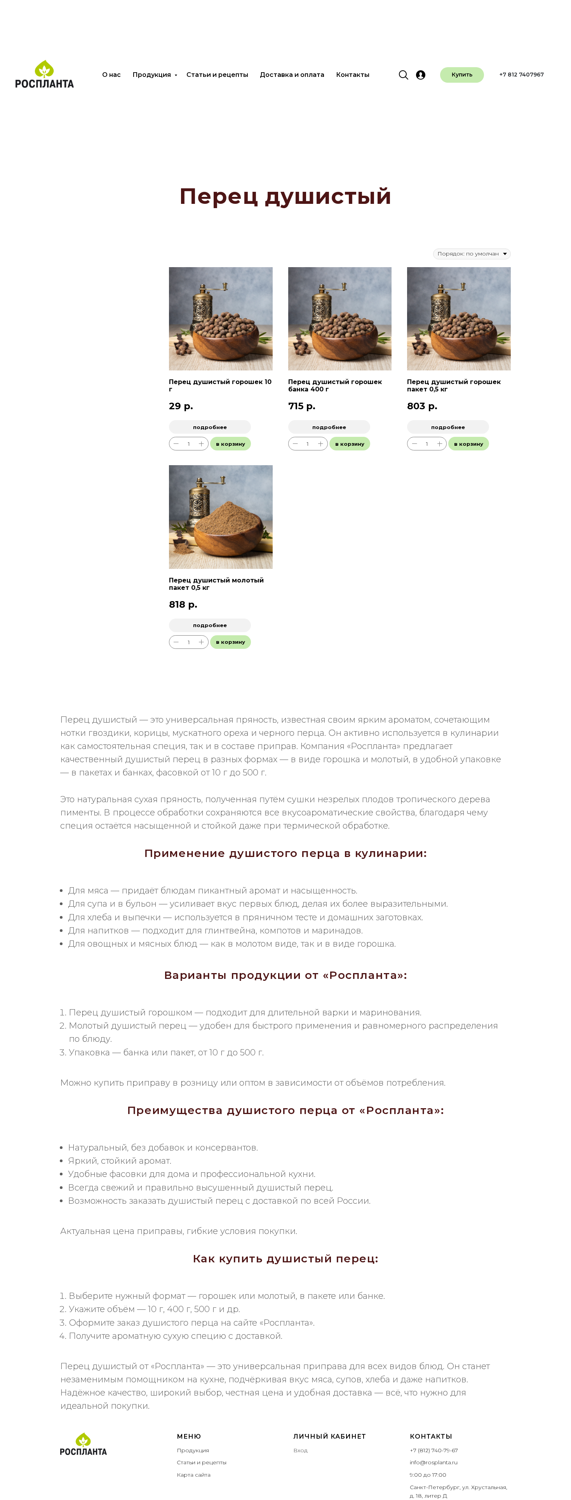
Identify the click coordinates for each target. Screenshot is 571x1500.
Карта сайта (194, 1474)
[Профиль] (421, 75)
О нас (111, 74)
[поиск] (403, 75)
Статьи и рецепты (217, 74)
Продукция (152, 74)
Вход (300, 1450)
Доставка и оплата (292, 74)
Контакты (352, 74)
